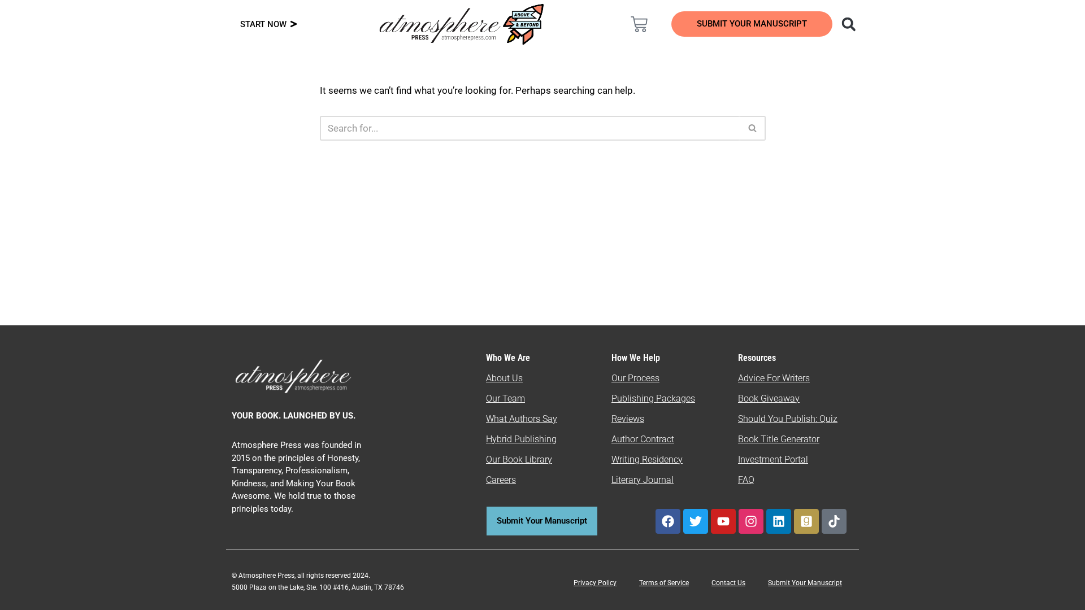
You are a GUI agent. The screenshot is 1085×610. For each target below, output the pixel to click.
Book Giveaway (769, 398)
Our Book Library (519, 459)
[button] (848, 24)
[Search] (753, 128)
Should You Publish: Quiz (787, 418)
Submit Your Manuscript (805, 583)
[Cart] (639, 24)
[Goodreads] (806, 521)
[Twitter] (695, 521)
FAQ (746, 479)
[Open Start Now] (293, 24)
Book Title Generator (778, 439)
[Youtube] (723, 521)
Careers (501, 479)
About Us (504, 378)
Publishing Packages (653, 398)
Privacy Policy (595, 583)
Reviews (627, 418)
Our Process (635, 378)
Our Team (505, 398)
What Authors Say (521, 418)
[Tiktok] (834, 521)
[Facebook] (668, 521)
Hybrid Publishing (521, 439)
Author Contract (642, 439)
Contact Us (728, 583)
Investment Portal (773, 459)
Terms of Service (664, 583)
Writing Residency (647, 459)
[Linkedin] (778, 521)
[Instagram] (751, 521)
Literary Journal (642, 479)
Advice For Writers (774, 378)
